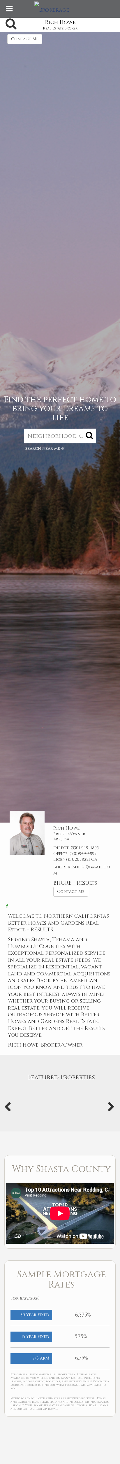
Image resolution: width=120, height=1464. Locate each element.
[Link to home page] (60, 9)
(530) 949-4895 (85, 848)
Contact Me (24, 39)
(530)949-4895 (83, 853)
